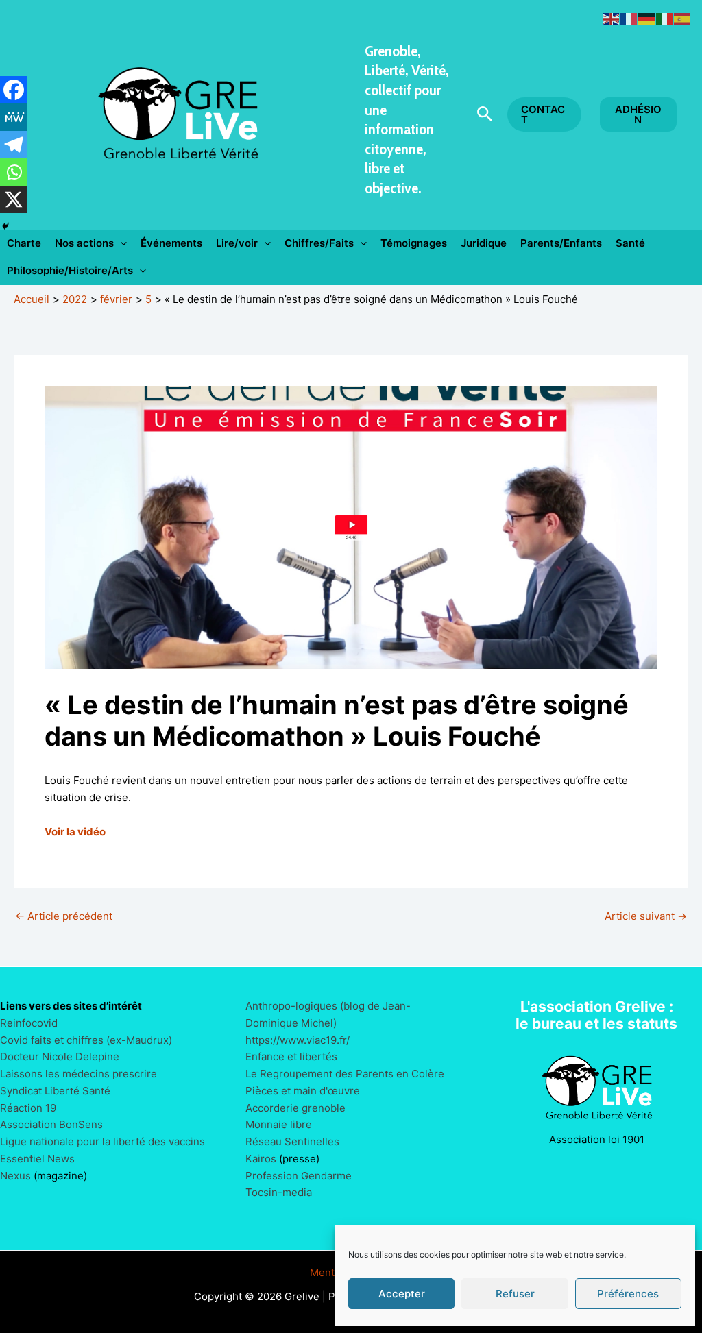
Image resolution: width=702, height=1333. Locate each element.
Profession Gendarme (298, 1175)
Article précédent (63, 916)
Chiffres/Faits (319, 242)
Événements (171, 242)
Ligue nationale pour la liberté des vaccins (102, 1141)
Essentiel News (37, 1158)
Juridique (484, 242)
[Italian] (665, 18)
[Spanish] (683, 18)
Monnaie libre (278, 1124)
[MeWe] (13, 117)
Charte (24, 242)
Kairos (260, 1158)
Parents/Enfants (561, 242)
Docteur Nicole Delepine (59, 1056)
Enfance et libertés (291, 1056)
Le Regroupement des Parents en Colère (344, 1073)
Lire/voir (237, 242)
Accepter (401, 1293)
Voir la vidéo (75, 831)
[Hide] (5, 226)
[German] (647, 18)
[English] (611, 18)
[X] (13, 199)
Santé (630, 242)
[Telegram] (13, 144)
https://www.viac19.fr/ (297, 1040)
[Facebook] (13, 89)
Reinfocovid (29, 1022)
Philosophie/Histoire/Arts (70, 270)
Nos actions (84, 242)
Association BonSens (51, 1124)
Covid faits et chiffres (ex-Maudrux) (86, 1040)
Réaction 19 (28, 1107)
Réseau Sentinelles (292, 1141)
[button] (485, 114)
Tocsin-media (278, 1192)
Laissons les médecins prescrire (78, 1073)
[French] (629, 18)
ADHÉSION (638, 114)
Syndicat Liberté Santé (55, 1090)
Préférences (628, 1293)
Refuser (515, 1293)
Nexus (15, 1175)
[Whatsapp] (13, 172)
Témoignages (413, 242)
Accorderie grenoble (295, 1107)
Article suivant (646, 916)
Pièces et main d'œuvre (302, 1090)
